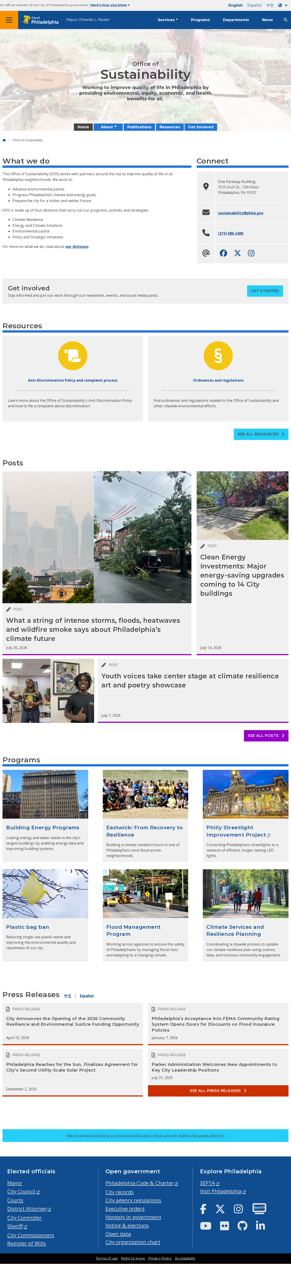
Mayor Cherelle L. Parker (87, 19)
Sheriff (15, 1226)
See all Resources (259, 434)
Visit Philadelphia (220, 1191)
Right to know (133, 1258)
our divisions (76, 246)
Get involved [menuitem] (200, 127)
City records (119, 1192)
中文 (270, 5)
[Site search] (285, 19)
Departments (236, 20)
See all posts (264, 736)
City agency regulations (133, 1200)
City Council (21, 1191)
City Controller (24, 1217)
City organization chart (132, 1241)
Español (254, 5)
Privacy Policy (160, 1258)
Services (166, 20)
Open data (118, 1233)
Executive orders (125, 1208)
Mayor (14, 1182)
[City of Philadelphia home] (42, 20)
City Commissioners (30, 1235)
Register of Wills (26, 1243)
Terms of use (107, 1258)
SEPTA (207, 1182)
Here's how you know (108, 5)
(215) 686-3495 (230, 233)
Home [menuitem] (83, 127)
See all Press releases (216, 1091)
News (267, 20)
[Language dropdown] (283, 5)
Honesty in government (133, 1216)
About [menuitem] (107, 127)
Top (281, 1220)
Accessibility (185, 1258)
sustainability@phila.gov (240, 212)
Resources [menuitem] (170, 127)
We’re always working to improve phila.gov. (145, 1135)
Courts (15, 1200)
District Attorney (27, 1208)
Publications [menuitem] (139, 127)
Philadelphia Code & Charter (139, 1182)
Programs (200, 20)
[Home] (4, 140)
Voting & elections (127, 1225)
